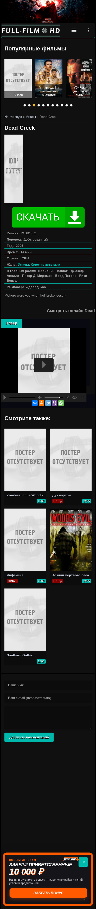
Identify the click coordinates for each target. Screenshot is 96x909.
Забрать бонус (48, 893)
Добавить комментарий (29, 737)
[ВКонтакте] (35, 403)
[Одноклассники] (41, 403)
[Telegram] (48, 403)
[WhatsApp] (61, 403)
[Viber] (54, 403)
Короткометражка (45, 264)
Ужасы (23, 264)
